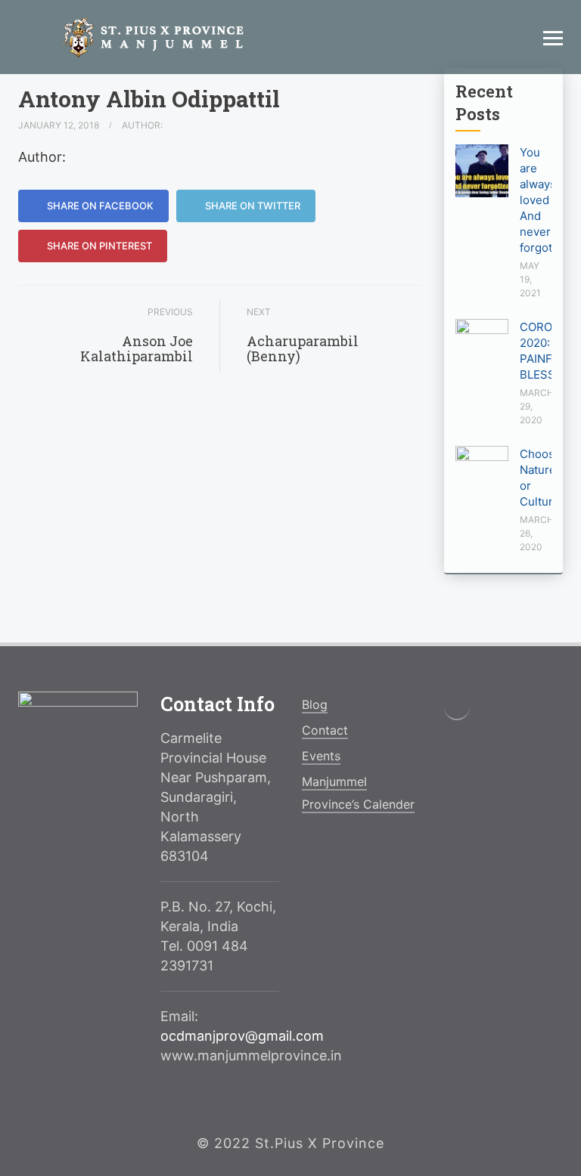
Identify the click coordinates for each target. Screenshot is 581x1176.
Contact (325, 730)
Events (321, 755)
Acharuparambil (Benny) (303, 348)
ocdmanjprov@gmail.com (242, 1036)
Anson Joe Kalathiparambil (136, 348)
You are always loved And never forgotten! (546, 200)
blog (315, 704)
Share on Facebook (99, 206)
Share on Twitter (251, 206)
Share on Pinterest (98, 246)
